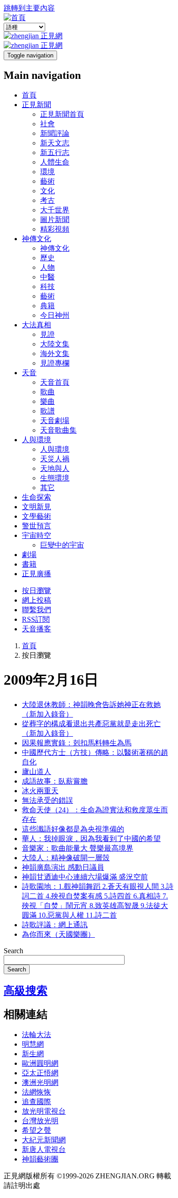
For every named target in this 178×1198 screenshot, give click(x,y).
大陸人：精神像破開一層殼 (66, 858)
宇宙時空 (36, 535)
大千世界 (54, 210)
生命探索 (36, 497)
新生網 (33, 1054)
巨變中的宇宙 (62, 545)
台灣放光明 (40, 1121)
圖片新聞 (54, 219)
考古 (47, 200)
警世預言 (36, 526)
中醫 (47, 277)
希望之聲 (36, 1130)
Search (13, 951)
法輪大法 (36, 1034)
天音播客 (36, 629)
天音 (29, 373)
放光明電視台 (44, 1111)
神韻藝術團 (40, 1159)
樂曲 (47, 401)
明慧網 (33, 1044)
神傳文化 (36, 239)
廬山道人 (36, 771)
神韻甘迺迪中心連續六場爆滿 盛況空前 (85, 877)
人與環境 (36, 440)
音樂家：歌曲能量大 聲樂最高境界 (77, 848)
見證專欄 (54, 363)
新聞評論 (54, 133)
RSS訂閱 (36, 619)
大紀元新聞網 (44, 1140)
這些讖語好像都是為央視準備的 (73, 829)
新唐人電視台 (44, 1149)
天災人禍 (54, 459)
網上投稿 (36, 600)
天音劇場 (54, 420)
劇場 (29, 554)
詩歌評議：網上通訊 (55, 925)
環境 (47, 172)
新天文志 (54, 143)
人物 (47, 267)
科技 (47, 286)
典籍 (47, 306)
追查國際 (36, 1101)
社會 (47, 124)
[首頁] (15, 17)
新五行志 (54, 152)
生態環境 (54, 478)
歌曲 (47, 392)
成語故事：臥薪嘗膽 (55, 781)
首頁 (29, 95)
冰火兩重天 (40, 791)
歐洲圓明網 (40, 1063)
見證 (47, 334)
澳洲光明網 (40, 1082)
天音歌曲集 (58, 430)
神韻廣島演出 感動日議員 (63, 867)
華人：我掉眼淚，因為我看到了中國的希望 (91, 838)
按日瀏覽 (36, 590)
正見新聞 (36, 104)
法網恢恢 (36, 1092)
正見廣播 (36, 574)
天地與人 (54, 468)
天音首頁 (54, 382)
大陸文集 (54, 344)
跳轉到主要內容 (29, 8)
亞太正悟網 (40, 1073)
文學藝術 (36, 516)
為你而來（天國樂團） (58, 934)
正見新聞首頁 (62, 114)
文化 (47, 191)
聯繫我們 (36, 610)
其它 (47, 487)
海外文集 (54, 353)
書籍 (29, 564)
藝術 (47, 181)
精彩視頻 (54, 229)
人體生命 (54, 162)
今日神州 (54, 315)
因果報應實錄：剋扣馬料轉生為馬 (76, 743)
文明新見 (36, 507)
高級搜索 (25, 991)
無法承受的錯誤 (47, 800)
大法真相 (36, 325)
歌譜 (47, 411)
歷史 (47, 258)
